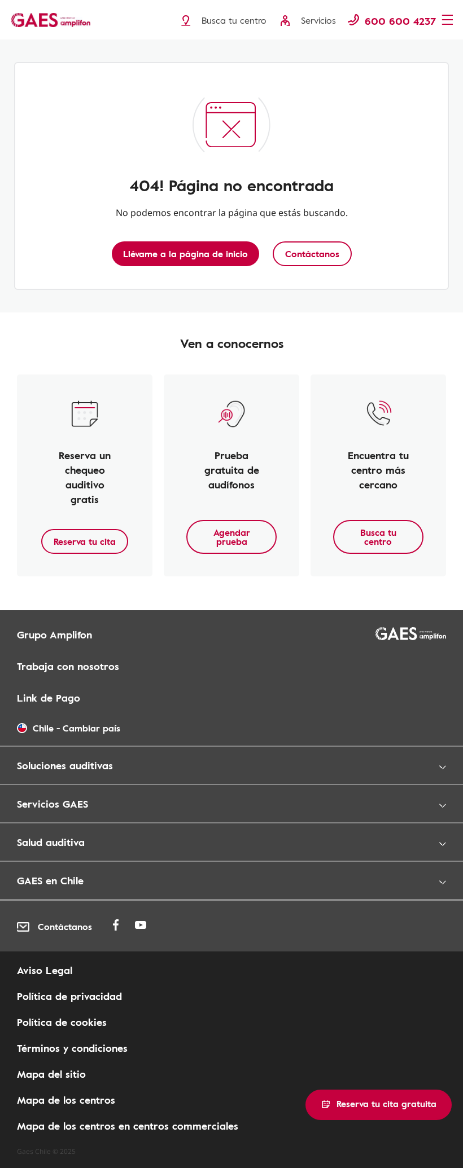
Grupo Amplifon (54, 634)
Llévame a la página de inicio (185, 254)
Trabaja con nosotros (68, 666)
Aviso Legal (44, 970)
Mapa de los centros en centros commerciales (127, 1125)
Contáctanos (312, 254)
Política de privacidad (69, 996)
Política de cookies (62, 1022)
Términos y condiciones (72, 1048)
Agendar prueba (231, 537)
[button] (378, 1105)
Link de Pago (48, 697)
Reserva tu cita (85, 541)
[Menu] (448, 21)
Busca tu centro (378, 537)
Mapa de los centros (66, 1099)
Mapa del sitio (51, 1073)
